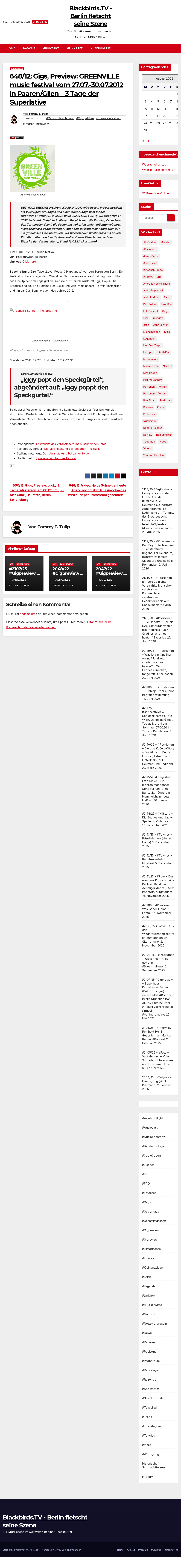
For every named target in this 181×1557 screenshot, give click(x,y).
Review (147, 434)
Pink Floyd (149, 400)
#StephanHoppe (153, 269)
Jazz (146, 324)
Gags (165, 311)
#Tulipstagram (152, 1426)
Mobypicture (150, 359)
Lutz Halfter (163, 352)
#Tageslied (149, 1407)
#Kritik (146, 1277)
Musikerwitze (151, 366)
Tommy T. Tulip (38, 113)
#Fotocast (149, 1193)
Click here (29, 261)
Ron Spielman (164, 434)
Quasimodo (150, 420)
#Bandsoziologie (153, 1146)
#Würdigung (150, 1454)
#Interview (149, 1258)
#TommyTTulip (152, 276)
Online (155, 193)
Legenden (149, 338)
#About (29, 48)
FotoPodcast (150, 311)
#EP (11, 564)
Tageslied (149, 441)
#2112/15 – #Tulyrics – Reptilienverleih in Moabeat (157, 859)
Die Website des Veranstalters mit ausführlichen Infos (70, 444)
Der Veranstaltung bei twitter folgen (66, 453)
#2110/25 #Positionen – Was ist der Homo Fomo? (158, 909)
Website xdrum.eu (154, 164)
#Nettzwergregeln (154, 1323)
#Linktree (75, 48)
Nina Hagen (150, 372)
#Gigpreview (17, 68)
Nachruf (167, 366)
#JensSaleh (150, 262)
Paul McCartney (152, 379)
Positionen (166, 400)
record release (152, 427)
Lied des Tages (152, 345)
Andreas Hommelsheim (156, 283)
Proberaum (149, 414)
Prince (161, 407)
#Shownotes (150, 1389)
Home (11, 48)
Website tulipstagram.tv (157, 170)
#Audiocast (149, 1127)
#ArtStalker (149, 242)
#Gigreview (149, 1239)
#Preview (42, 124)
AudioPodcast (151, 297)
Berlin (167, 297)
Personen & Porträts (155, 386)
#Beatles (165, 242)
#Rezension (150, 1379)
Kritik (167, 331)
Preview (148, 407)
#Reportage (150, 1370)
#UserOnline (100, 48)
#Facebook (150, 249)
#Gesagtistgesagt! (154, 1221)
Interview (158, 317)
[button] (177, 48)
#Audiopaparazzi (153, 1137)
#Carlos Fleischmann (60, 118)
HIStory (147, 1476)
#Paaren (28, 124)
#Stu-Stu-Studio (153, 1398)
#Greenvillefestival (108, 118)
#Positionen (150, 1351)
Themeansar (74, 1549)
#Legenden (149, 1286)
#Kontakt (51, 48)
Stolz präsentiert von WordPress (21, 1549)
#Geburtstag (150, 1211)
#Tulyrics (148, 1435)
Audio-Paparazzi (153, 290)
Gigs (145, 317)
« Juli (145, 141)
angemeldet (27, 614)
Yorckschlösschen (154, 455)
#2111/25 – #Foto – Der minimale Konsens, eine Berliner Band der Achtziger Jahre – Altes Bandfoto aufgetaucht (158, 884)
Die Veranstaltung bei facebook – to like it (72, 448)
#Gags (146, 1202)
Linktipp (147, 352)
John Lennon (160, 324)
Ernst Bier (166, 304)
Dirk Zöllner (150, 304)
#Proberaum (151, 1361)
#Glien (89, 118)
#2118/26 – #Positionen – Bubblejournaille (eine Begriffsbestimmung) (158, 691)
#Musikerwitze (152, 1305)
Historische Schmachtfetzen (153, 1465)
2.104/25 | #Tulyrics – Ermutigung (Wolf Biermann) (156, 1081)
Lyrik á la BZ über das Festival (56, 458)
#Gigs (80, 118)
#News (147, 1333)
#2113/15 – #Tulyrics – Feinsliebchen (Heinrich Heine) (158, 838)
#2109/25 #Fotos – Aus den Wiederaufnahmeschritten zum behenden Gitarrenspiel (158, 933)
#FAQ (146, 1183)
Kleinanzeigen (151, 331)
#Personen (149, 1342)
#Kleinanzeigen (152, 1267)
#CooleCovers (152, 1155)
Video (162, 441)
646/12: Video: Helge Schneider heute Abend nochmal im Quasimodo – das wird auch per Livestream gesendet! (97, 490)
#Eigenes (148, 1165)
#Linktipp (148, 1295)
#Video (146, 1445)
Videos (147, 448)
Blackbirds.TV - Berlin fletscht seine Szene (90, 16)
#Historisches (151, 1249)
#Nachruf (149, 1314)
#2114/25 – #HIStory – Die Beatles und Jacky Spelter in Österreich (157, 817)
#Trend (147, 1417)
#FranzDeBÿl (150, 256)
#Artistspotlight (152, 1118)
